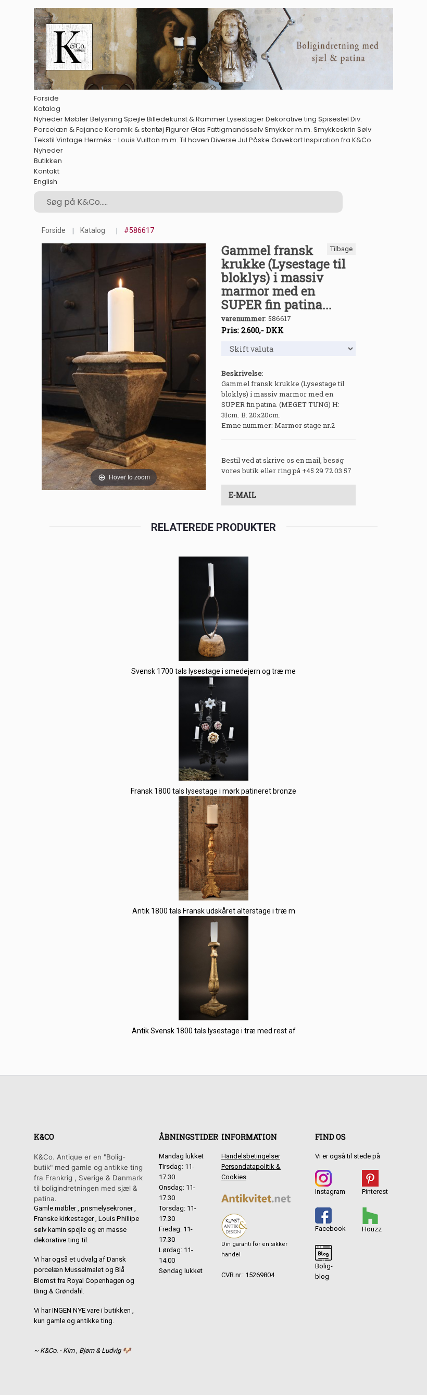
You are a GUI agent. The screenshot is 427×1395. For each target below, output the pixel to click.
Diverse (223, 140)
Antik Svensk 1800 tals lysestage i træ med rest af (214, 1031)
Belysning (106, 119)
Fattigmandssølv (235, 129)
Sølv (364, 129)
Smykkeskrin (334, 129)
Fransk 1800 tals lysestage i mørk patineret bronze (213, 791)
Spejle (134, 119)
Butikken (48, 161)
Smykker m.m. (288, 129)
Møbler (77, 119)
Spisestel (333, 119)
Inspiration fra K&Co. (338, 140)
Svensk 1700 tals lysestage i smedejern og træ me (213, 671)
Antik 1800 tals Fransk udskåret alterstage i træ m (213, 911)
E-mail (242, 495)
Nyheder (48, 119)
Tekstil (44, 140)
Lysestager (245, 119)
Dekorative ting (291, 119)
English (45, 182)
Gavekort (287, 140)
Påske (259, 140)
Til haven (194, 140)
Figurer (177, 129)
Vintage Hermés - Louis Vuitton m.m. (117, 140)
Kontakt (46, 171)
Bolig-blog (324, 1271)
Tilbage (341, 249)
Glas (198, 129)
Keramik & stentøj (134, 129)
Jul (242, 140)
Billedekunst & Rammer (186, 119)
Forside (46, 98)
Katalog (47, 109)
